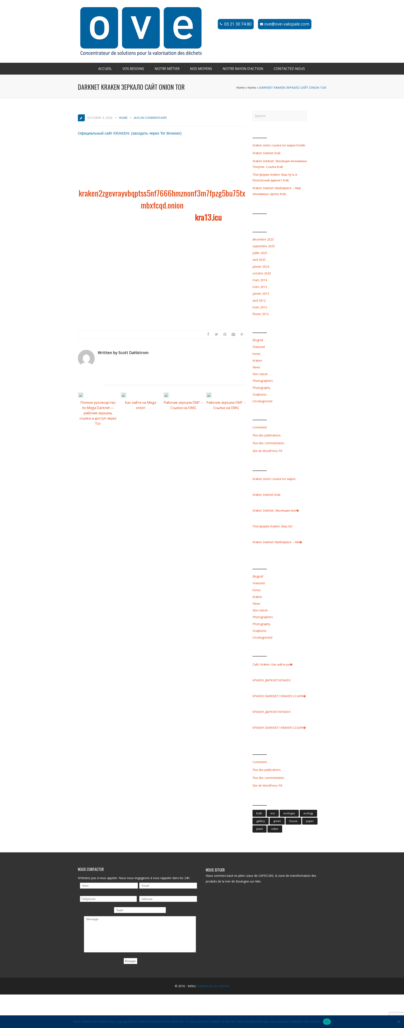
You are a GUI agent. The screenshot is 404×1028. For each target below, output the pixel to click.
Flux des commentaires (268, 443)
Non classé (260, 374)
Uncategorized (262, 401)
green (277, 821)
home (252, 88)
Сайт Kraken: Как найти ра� (272, 664)
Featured (258, 347)
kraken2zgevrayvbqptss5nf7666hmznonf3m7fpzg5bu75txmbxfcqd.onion (162, 199)
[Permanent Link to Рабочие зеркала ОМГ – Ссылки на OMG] (166, 396)
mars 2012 (259, 307)
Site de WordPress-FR (267, 451)
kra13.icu (208, 217)
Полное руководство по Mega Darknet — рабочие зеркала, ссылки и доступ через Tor (98, 413)
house (293, 821)
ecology (308, 813)
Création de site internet (213, 986)
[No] (399, 1022)
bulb (259, 813)
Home (240, 88)
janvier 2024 (260, 267)
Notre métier (167, 68)
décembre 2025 (263, 239)
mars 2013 (259, 287)
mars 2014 (259, 280)
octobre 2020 (261, 273)
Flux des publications (266, 435)
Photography (261, 388)
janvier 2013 (260, 293)
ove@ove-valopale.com (286, 24)
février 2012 (260, 314)
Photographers (262, 381)
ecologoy (289, 813)
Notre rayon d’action (243, 68)
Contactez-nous (289, 68)
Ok (327, 1021)
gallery (260, 821)
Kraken (257, 360)
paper (310, 821)
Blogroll (257, 340)
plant (259, 829)
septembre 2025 (263, 246)
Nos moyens (201, 68)
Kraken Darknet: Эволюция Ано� (275, 510)
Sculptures (259, 394)
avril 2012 (259, 300)
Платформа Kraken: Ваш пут (272, 526)
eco (272, 813)
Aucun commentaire (150, 118)
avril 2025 (259, 260)
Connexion (259, 427)
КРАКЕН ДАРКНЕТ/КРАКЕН (271, 680)
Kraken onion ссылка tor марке (274, 479)
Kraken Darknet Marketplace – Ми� (277, 542)
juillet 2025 (259, 253)
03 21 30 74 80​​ (237, 24)
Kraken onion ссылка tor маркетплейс (279, 145)
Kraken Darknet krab (266, 153)
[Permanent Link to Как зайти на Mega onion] (123, 396)
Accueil (105, 68)
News (256, 367)
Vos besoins (133, 68)
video (274, 829)
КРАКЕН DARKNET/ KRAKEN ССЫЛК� (279, 696)
